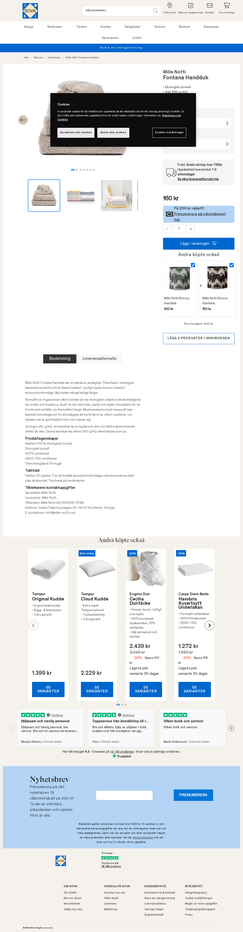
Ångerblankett (154, 914)
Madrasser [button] (54, 27)
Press (189, 914)
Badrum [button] (184, 27)
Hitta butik (111, 898)
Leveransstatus (155, 903)
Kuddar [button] (105, 27)
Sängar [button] (29, 27)
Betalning (110, 909)
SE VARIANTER (48, 689)
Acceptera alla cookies (76, 132)
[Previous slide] (33, 625)
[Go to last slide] (23, 120)
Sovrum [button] (159, 27)
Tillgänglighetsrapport (200, 909)
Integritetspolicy (196, 892)
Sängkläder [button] (133, 27)
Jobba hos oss (73, 909)
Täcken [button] (81, 27)
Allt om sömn (73, 898)
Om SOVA (70, 892)
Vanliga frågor (154, 909)
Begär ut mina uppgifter (201, 903)
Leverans (110, 903)
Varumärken (72, 903)
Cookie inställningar (169, 132)
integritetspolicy (143, 837)
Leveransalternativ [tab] (99, 359)
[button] (156, 11)
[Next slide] (209, 625)
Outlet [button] (136, 38)
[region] (123, 120)
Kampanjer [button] (211, 27)
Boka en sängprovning (121, 47)
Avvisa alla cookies (113, 132)
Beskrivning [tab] (59, 359)
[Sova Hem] (30, 10)
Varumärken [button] (110, 38)
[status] (179, 229)
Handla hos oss (114, 892)
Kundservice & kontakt (160, 892)
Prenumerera (193, 795)
